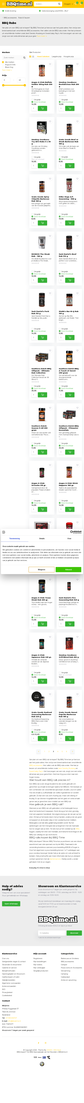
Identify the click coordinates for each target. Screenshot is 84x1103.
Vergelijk (37, 100)
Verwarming (65, 971)
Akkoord (68, 570)
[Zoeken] (59, 4)
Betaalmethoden (8, 971)
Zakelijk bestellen (8, 980)
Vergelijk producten (40, 971)
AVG (3, 989)
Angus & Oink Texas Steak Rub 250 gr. (41, 599)
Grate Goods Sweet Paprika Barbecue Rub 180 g (68, 714)
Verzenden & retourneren (12, 965)
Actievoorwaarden (9, 986)
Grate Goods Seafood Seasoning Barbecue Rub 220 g (42, 714)
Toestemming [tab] (14, 538)
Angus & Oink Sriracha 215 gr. (39, 484)
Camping (64, 974)
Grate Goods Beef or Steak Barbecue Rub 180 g (68, 141)
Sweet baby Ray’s (36, 771)
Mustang (71, 768)
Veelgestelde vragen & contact (14, 962)
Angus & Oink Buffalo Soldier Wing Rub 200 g (42, 84)
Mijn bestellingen (39, 962)
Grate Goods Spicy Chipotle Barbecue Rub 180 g (40, 199)
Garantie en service (9, 968)
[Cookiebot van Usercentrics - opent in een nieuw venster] (71, 532)
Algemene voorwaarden (11, 983)
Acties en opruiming (68, 980)
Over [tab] (69, 538)
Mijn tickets (37, 965)
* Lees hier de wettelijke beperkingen (49, 937)
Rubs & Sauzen (24, 18)
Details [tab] (42, 538)
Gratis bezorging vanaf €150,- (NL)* (17, 11)
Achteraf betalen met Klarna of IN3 (54, 11)
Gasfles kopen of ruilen (10, 977)
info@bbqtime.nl (14, 1021)
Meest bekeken (43, 57)
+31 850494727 (11, 1018)
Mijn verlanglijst (39, 968)
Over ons (5, 958)
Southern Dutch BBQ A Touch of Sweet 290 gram (69, 371)
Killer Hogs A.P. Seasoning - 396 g (67, 198)
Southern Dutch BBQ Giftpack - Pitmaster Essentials (69, 428)
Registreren (37, 958)
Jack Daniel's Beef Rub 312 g (67, 255)
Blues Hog (9, 67)
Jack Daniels (63, 768)
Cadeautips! (65, 977)
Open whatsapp (11, 904)
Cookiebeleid (7, 995)
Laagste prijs (56, 57)
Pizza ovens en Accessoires (71, 968)
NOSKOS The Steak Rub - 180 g (41, 255)
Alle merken (9, 62)
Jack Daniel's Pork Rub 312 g (40, 312)
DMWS (49, 1050)
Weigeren (41, 570)
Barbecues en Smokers (70, 958)
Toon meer (41, 36)
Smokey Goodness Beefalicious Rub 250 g (69, 84)
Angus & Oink (10, 65)
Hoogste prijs (69, 57)
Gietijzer (64, 965)
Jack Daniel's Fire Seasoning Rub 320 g (69, 599)
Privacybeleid (7, 992)
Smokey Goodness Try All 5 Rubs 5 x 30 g (41, 141)
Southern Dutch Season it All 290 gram (39, 428)
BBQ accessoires (10, 18)
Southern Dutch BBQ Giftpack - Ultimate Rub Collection (41, 371)
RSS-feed (57, 1050)
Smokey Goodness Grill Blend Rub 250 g (69, 656)
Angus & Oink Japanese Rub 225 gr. (42, 656)
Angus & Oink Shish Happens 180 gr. (68, 484)
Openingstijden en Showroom (13, 974)
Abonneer (74, 933)
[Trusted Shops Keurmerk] (42, 1064)
